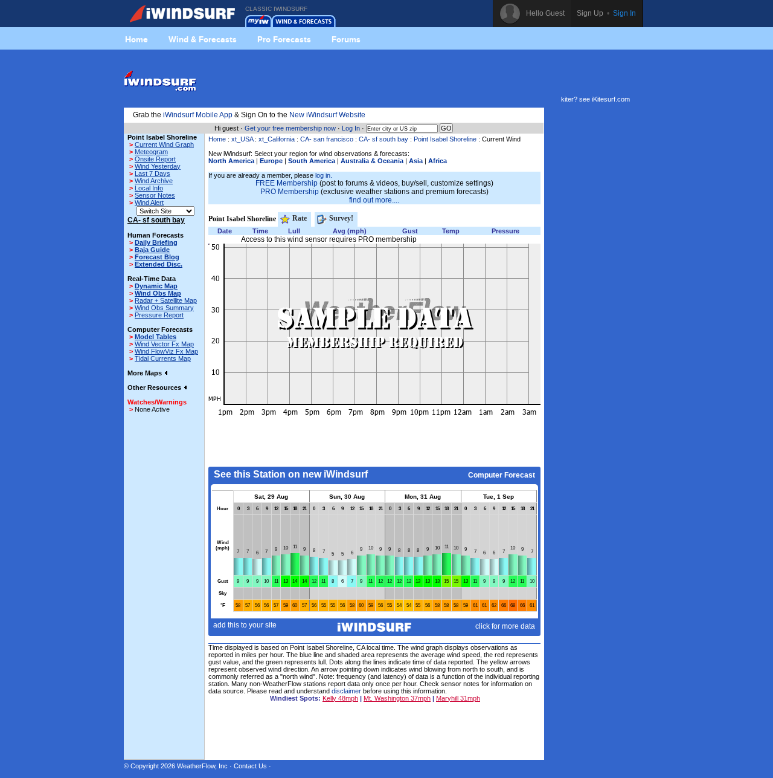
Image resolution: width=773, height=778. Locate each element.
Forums (346, 39)
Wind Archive (154, 180)
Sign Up (590, 13)
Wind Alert (149, 202)
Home (136, 39)
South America (311, 160)
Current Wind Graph (164, 144)
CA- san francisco (326, 139)
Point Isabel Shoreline (445, 139)
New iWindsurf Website (327, 115)
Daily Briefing (156, 242)
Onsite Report (155, 159)
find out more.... (374, 200)
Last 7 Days (152, 173)
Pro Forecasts (284, 39)
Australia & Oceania (372, 160)
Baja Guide (152, 249)
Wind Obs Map (158, 293)
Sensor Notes (155, 195)
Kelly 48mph (340, 698)
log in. (323, 175)
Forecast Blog (157, 257)
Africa (437, 160)
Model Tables (155, 336)
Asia (416, 160)
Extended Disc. (158, 264)
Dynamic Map (156, 286)
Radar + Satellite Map (166, 300)
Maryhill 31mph (458, 698)
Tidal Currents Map (163, 358)
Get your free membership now (290, 128)
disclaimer (346, 691)
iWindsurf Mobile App (198, 115)
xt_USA (242, 139)
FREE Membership (286, 183)
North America (231, 160)
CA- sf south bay (383, 139)
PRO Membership (289, 191)
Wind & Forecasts (202, 39)
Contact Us (250, 766)
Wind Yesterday (158, 166)
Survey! (340, 218)
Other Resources (155, 387)
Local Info (149, 188)
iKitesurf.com (611, 99)
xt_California (276, 139)
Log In (351, 128)
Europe (271, 160)
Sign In (624, 13)
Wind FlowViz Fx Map (166, 351)
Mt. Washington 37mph (397, 698)
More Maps (145, 373)
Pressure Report (159, 315)
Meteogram (151, 151)
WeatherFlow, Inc (202, 766)
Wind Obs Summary (164, 307)
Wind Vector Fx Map (164, 344)
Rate (298, 218)
